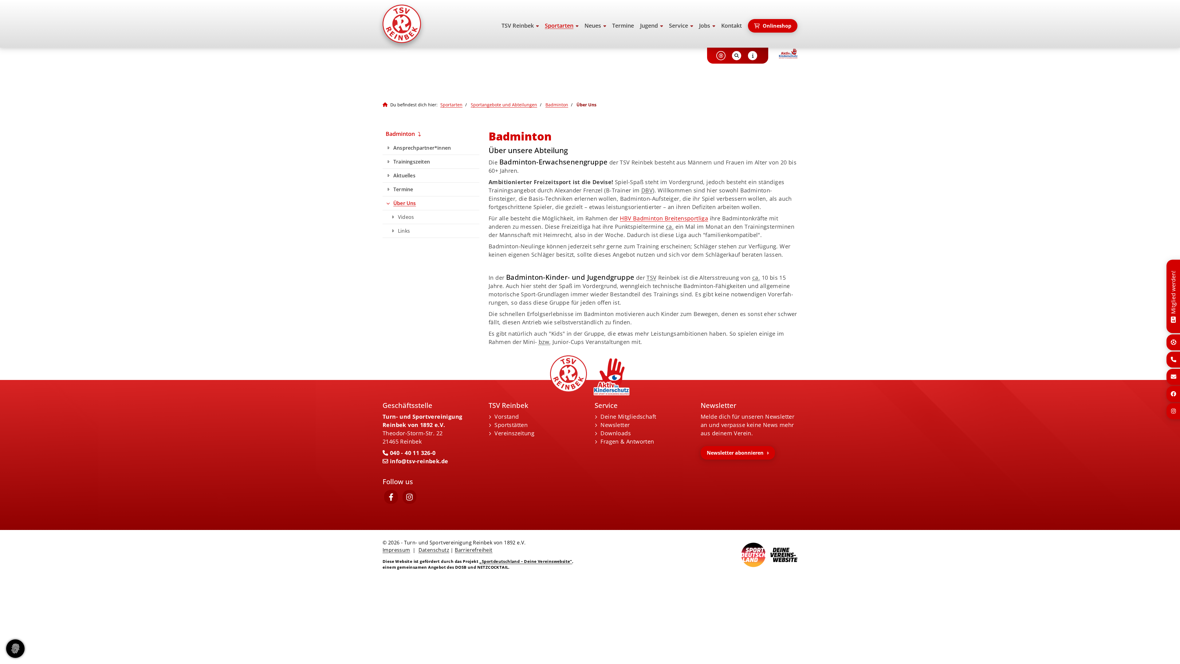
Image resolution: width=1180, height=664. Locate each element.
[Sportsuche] (1173, 342)
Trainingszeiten (411, 161)
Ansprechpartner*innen (422, 147)
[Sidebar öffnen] (752, 56)
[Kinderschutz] (788, 53)
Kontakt (731, 25)
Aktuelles (404, 175)
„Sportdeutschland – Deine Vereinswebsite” (525, 561)
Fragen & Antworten (627, 441)
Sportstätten (511, 425)
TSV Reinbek (518, 25)
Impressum (396, 550)
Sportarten (559, 25)
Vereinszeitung (514, 433)
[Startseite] (429, 24)
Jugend (649, 25)
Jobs (704, 25)
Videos (406, 217)
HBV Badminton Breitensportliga (664, 218)
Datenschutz (434, 550)
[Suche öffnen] (736, 56)
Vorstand (506, 416)
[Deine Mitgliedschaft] (1173, 318)
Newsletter (615, 425)
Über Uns (404, 203)
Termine (623, 25)
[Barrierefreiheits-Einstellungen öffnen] (721, 55)
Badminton (556, 105)
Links (404, 230)
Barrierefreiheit (473, 550)
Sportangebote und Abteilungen (504, 105)
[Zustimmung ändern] (15, 648)
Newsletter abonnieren (735, 452)
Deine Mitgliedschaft (628, 416)
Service (678, 25)
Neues (592, 25)
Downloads (615, 433)
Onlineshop (777, 25)
